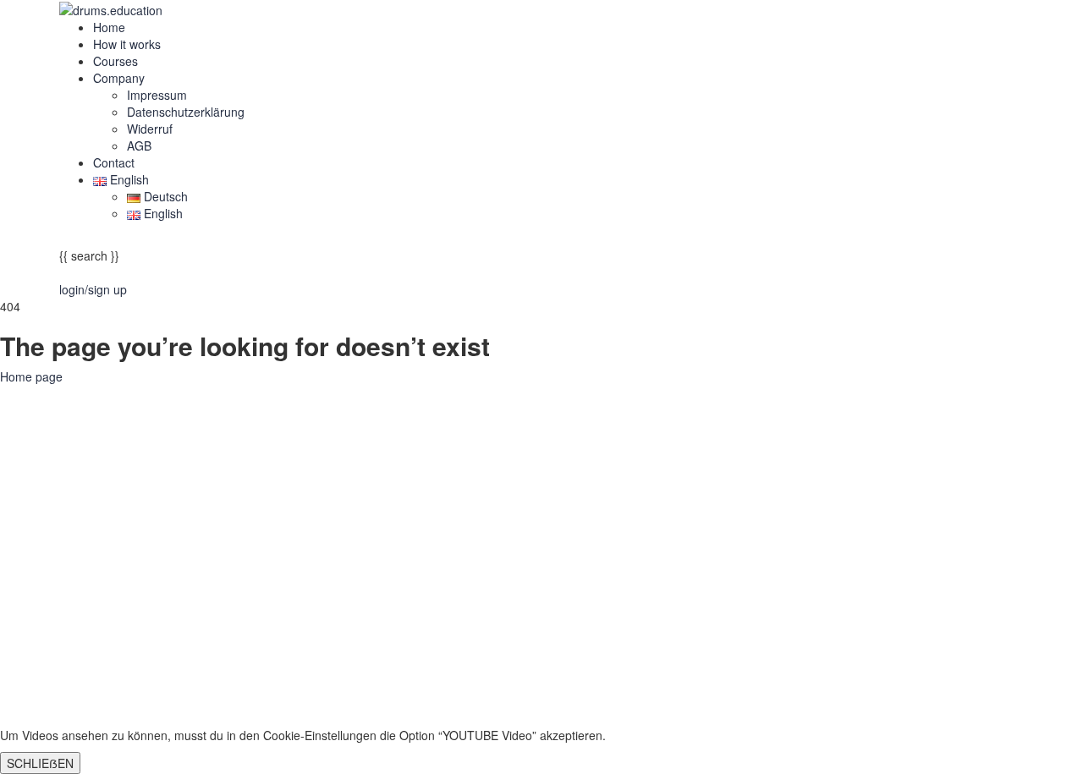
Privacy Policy (365, 560)
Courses (115, 60)
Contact (114, 162)
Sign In (135, 701)
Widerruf (150, 128)
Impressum (157, 94)
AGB (139, 145)
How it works (127, 44)
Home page (31, 376)
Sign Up (94, 701)
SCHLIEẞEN (40, 763)
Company (119, 77)
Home (109, 27)
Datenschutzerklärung (186, 111)
